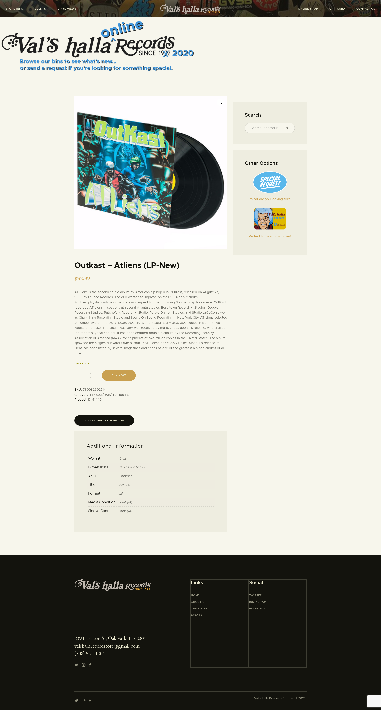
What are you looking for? (270, 199)
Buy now (119, 375)
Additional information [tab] (104, 420)
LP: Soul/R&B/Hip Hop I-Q (110, 395)
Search (288, 128)
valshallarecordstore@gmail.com (107, 646)
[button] (220, 102)
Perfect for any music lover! (270, 236)
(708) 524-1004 (89, 653)
